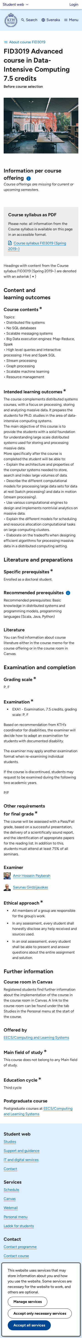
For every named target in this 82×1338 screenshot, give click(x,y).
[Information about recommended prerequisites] (68, 593)
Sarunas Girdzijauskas (30, 887)
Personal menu (16, 1217)
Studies (10, 1141)
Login (73, 4)
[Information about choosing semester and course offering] (28, 178)
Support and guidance (21, 1150)
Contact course (16, 1256)
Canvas (9, 1199)
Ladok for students (19, 1226)
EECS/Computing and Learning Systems (36, 1037)
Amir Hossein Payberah (31, 875)
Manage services (27, 1301)
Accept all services (29, 1325)
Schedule (11, 1189)
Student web (13, 4)
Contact (10, 1169)
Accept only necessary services (39, 1313)
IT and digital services (21, 1160)
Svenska (53, 20)
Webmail (11, 1208)
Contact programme (20, 1247)
